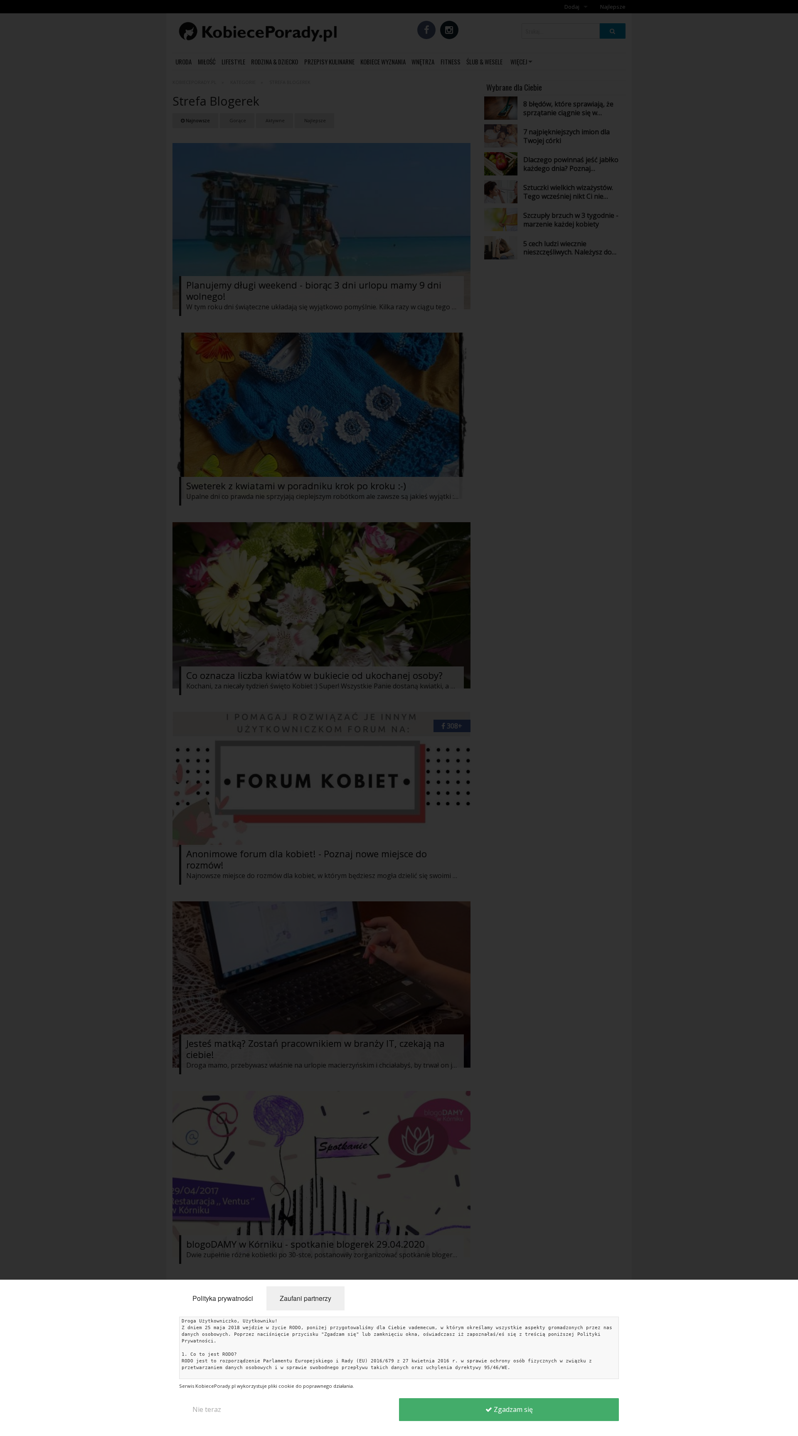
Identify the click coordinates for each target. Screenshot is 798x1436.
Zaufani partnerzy (305, 1298)
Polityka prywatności (222, 1298)
